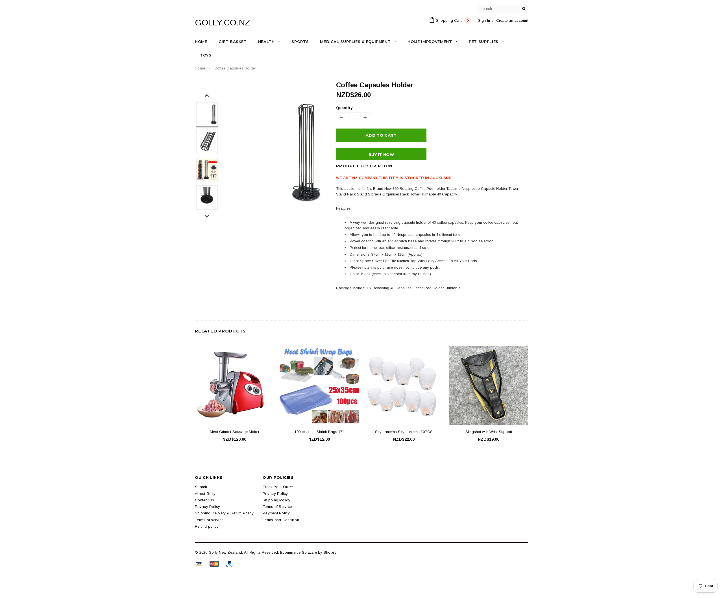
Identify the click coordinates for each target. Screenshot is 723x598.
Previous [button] (207, 96)
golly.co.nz (222, 22)
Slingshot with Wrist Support (488, 432)
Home (200, 68)
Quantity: (345, 108)
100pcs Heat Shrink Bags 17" (319, 432)
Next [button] (207, 216)
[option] (273, 153)
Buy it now (381, 154)
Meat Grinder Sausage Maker (234, 432)
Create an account (512, 20)
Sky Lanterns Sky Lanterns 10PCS (404, 432)
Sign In (484, 20)
